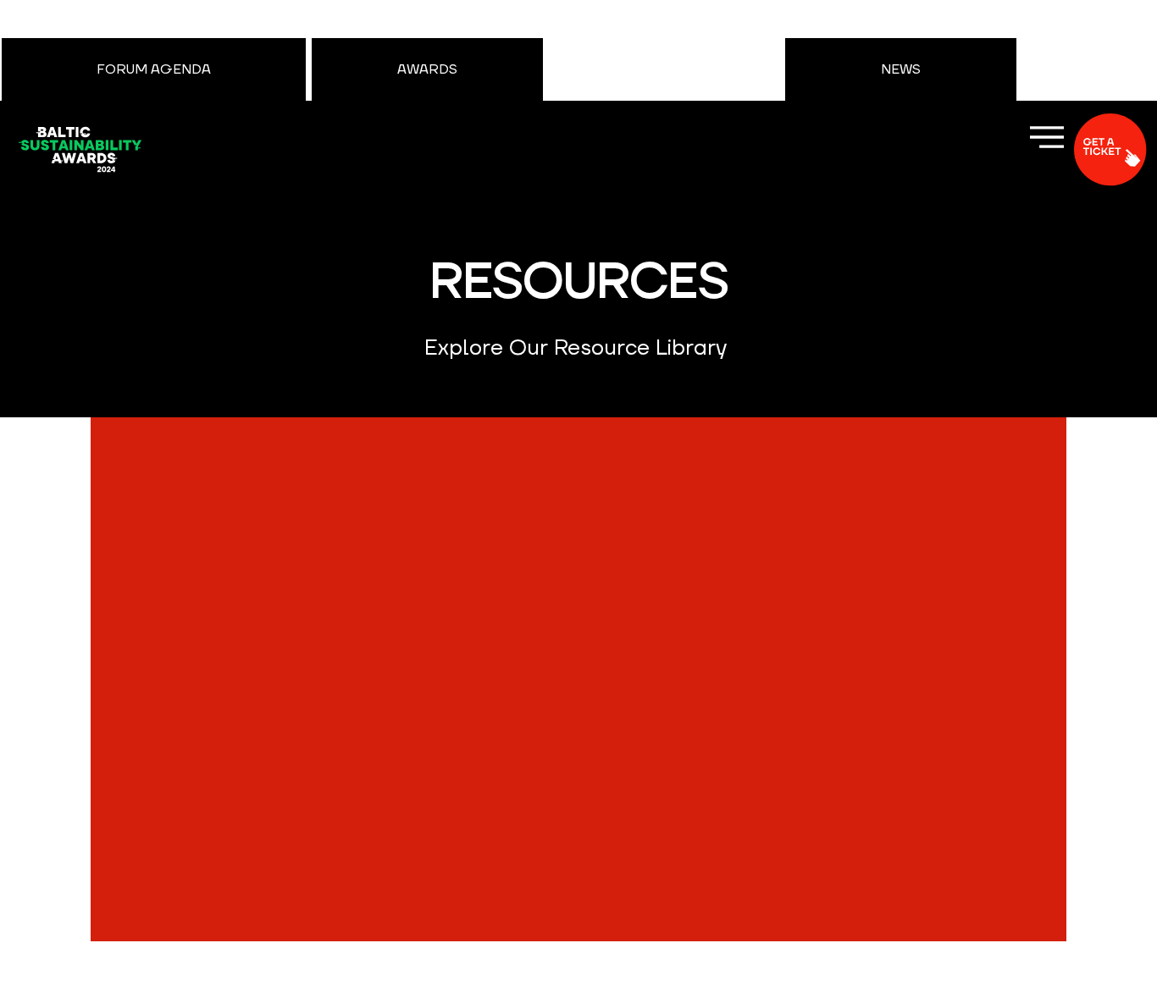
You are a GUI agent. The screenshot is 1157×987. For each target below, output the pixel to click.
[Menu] (1047, 137)
